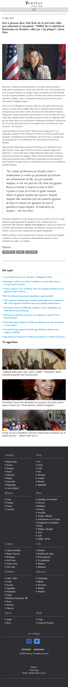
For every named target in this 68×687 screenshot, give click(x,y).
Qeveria (9, 605)
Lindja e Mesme (45, 516)
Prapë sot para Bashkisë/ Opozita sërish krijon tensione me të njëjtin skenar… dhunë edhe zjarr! (34, 434)
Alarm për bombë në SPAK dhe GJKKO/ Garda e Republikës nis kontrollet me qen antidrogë (32, 309)
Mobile (41, 588)
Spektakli (42, 485)
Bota (8, 623)
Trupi (40, 619)
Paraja (9, 506)
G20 (39, 536)
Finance (9, 503)
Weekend (42, 567)
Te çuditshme (43, 560)
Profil (9, 471)
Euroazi (41, 503)
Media (9, 478)
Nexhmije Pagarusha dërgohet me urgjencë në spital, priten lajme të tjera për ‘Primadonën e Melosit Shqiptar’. (33, 403)
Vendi (9, 581)
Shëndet (41, 550)
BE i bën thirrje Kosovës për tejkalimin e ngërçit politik (28, 296)
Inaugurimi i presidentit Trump (47, 524)
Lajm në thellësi (13, 550)
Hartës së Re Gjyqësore (35, 224)
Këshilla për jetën (45, 554)
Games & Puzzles (45, 623)
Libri (40, 468)
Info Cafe (10, 567)
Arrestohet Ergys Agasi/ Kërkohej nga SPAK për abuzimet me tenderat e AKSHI (31, 330)
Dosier (9, 465)
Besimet (41, 563)
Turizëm (10, 509)
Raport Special (13, 554)
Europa (41, 509)
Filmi (40, 465)
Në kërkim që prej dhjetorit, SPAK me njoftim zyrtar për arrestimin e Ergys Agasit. (34, 323)
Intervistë (10, 481)
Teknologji (42, 578)
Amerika (41, 513)
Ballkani (41, 506)
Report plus (11, 462)
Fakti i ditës (11, 578)
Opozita (9, 608)
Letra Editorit (12, 488)
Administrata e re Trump (49, 519)
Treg (8, 499)
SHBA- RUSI (44, 539)
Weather (41, 591)
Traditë (41, 478)
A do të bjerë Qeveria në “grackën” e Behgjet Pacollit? (28, 277)
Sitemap (26, 649)
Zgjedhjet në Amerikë (47, 499)
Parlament (10, 591)
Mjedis (41, 581)
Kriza (8, 601)
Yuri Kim (31, 252)
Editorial (10, 475)
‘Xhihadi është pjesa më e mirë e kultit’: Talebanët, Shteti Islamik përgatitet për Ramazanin (31, 373)
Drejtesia (9, 252)
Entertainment (44, 557)
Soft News (11, 560)
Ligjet (9, 595)
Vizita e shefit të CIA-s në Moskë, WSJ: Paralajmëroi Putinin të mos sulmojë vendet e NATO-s (34, 290)
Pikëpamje (11, 485)
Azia (40, 532)
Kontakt (39, 649)
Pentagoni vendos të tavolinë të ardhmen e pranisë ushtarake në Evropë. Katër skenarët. (32, 283)
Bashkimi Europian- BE (17, 598)
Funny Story (12, 563)
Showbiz (41, 475)
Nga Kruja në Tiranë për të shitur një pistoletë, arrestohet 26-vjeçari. (34, 337)
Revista (41, 481)
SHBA (20, 252)
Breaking (10, 557)
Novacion (42, 585)
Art (39, 462)
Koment (10, 468)
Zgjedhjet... (11, 588)
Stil (39, 471)
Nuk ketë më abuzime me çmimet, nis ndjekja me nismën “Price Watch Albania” (32, 316)
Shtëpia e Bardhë (45, 529)
